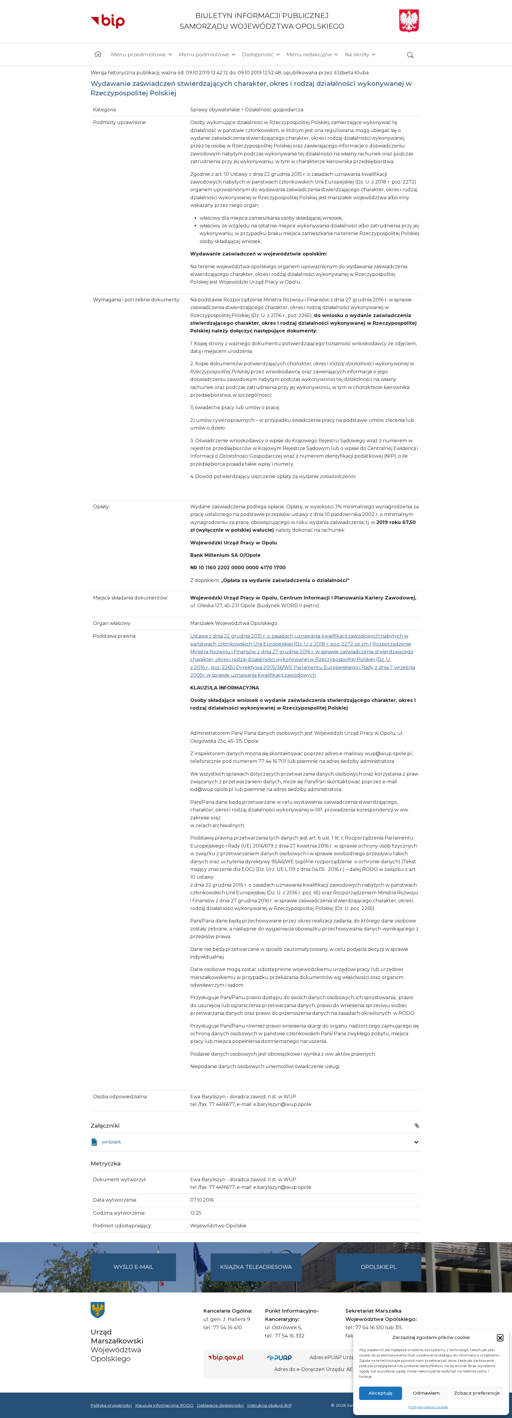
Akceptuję (380, 1393)
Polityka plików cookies (428, 1407)
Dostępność (257, 54)
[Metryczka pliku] (416, 1142)
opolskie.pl (378, 1267)
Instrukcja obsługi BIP (269, 1405)
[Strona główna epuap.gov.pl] (286, 1357)
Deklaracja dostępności (220, 1405)
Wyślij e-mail (144, 1272)
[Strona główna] (98, 54)
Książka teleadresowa (256, 1267)
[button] (500, 1337)
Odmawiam (426, 1393)
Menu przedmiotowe (138, 54)
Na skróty (357, 54)
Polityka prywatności (111, 1405)
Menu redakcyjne (309, 54)
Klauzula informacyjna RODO (164, 1405)
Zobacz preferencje (477, 1393)
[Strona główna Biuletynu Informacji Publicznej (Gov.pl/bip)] (232, 1357)
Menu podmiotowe (204, 54)
